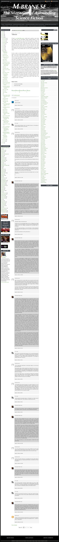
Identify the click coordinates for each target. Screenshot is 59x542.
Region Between (3, 194)
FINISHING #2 (5, 138)
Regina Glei (42, 164)
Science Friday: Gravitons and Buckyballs (5, 74)
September (4, 42)
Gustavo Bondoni (43, 119)
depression (3, 161)
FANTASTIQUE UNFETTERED (18, 24)
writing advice (3, 209)
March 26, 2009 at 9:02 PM (18, 488)
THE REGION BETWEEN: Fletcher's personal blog (35, 24)
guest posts (3, 170)
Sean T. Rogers (43, 172)
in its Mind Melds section (19, 38)
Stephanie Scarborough (44, 173)
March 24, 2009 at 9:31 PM (18, 234)
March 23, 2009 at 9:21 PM (18, 105)
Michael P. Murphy (43, 150)
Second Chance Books (6, 115)
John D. (16, 100)
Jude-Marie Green (43, 134)
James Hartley (43, 120)
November (4, 39)
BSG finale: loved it (6, 72)
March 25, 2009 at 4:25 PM (18, 392)
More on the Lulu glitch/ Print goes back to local (6, 121)
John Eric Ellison (43, 130)
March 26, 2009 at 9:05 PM (18, 498)
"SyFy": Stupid (5, 92)
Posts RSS (48, 1)
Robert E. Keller (43, 168)
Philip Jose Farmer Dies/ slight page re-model (6, 118)
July (3, 45)
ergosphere (3, 164)
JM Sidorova (43, 129)
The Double (3, 204)
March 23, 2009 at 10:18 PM (19, 119)
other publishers (3, 181)
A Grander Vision (5, 98)
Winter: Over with (5, 89)
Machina (2, 174)
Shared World (3, 198)
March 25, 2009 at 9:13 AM (19, 348)
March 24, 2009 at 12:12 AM (19, 177)
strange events (3, 201)
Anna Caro (42, 86)
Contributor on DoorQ (6, 62)
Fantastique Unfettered (4, 165)
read (2, 191)
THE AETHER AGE (8, 24)
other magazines (3, 180)
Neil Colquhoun (43, 155)
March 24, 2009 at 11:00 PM (19, 274)
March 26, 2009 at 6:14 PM (18, 477)
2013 (3, 31)
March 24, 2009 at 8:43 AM (19, 216)
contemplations (3, 160)
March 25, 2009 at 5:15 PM (18, 412)
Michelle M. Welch (43, 153)
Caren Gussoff (43, 94)
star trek (2, 200)
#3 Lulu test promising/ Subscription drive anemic (6, 104)
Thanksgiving (3, 203)
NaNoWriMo (3, 175)
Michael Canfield (43, 149)
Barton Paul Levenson (44, 87)
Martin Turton (43, 145)
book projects (3, 157)
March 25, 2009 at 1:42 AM (19, 292)
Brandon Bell (43, 90)
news (2, 176)
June (4, 46)
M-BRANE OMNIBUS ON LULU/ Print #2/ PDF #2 (6, 133)
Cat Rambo (42, 95)
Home (3, 24)
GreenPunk (3, 169)
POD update (5, 59)
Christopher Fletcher (4, 257)
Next (31, 527)
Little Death (3, 171)
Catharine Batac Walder (44, 96)
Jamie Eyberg (43, 121)
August (4, 43)
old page (55, 70)
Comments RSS (55, 1)
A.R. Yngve (42, 81)
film (1, 166)
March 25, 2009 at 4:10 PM (18, 379)
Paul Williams (43, 159)
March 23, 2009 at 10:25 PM (19, 128)
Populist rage (5, 79)
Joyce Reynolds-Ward (44, 133)
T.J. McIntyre (43, 178)
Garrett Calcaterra (43, 114)
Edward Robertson (44, 109)
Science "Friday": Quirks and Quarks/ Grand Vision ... (6, 96)
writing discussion (4, 210)
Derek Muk (42, 105)
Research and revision (6, 82)
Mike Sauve (42, 154)
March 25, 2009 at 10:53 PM (19, 443)
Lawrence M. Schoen (44, 138)
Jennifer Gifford (43, 126)
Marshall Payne (43, 144)
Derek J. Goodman (44, 104)
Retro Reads (3, 195)
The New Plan (3, 205)
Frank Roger (43, 111)
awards (2, 156)
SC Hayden (42, 169)
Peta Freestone (43, 162)
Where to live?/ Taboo (6, 69)
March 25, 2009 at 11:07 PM (19, 463)
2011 (3, 34)
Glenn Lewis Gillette (44, 116)
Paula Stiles (42, 160)
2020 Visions (3, 150)
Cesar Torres (43, 99)
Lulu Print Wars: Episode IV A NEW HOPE (6, 113)
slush (2, 199)
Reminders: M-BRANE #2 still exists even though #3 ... (6, 87)
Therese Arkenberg (44, 179)
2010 (3, 35)
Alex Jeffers (42, 85)
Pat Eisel (16, 515)
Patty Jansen (43, 158)
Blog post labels (5, 55)
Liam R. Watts (43, 140)
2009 (3, 37)
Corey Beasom (43, 100)
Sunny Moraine (43, 177)
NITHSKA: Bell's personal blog (50, 24)
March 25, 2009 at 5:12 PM (18, 401)
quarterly (2, 189)
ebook (2, 162)
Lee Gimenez (43, 139)
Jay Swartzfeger (43, 124)
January (4, 141)
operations (2, 179)
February (4, 139)
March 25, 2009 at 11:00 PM (19, 453)
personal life (3, 184)
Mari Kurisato (43, 143)
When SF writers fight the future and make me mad (6, 64)
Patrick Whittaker (43, 157)
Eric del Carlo (43, 110)
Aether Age (2, 151)
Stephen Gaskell (43, 174)
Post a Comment (14, 525)
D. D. (15, 123)
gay (1, 167)
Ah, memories (5, 54)
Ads (3, 93)
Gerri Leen (42, 115)
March (4, 50)
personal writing (3, 185)
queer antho (3, 190)
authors (2, 155)
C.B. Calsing (43, 91)
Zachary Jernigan (43, 182)
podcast (2, 186)
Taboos (4, 71)
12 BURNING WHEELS (4, 147)
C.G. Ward (42, 92)
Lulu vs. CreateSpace (6, 126)
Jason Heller (43, 123)
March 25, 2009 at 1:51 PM (18, 359)
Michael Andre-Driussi (44, 148)
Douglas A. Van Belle (44, 106)
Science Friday (3, 196)
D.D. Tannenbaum (43, 101)
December (4, 38)
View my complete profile (5, 282)
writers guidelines (4, 208)
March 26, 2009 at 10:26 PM (19, 512)
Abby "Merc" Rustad (44, 82)
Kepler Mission (5, 109)
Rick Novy (42, 167)
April (3, 49)
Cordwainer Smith (5, 68)
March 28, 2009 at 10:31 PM (19, 522)
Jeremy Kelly (43, 128)
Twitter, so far (5, 60)
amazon (2, 152)
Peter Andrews (43, 163)
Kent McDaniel (43, 135)
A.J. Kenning (43, 80)
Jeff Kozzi (42, 125)
